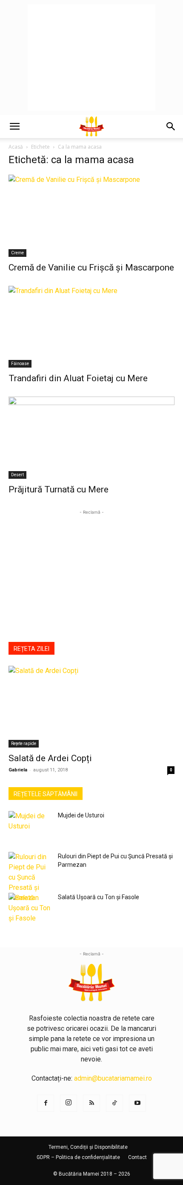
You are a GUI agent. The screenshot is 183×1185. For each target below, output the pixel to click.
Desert (17, 474)
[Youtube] (137, 1103)
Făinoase (20, 363)
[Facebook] (45, 1103)
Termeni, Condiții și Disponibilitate (88, 1147)
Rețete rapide (23, 743)
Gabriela (18, 770)
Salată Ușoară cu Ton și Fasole (98, 897)
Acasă (16, 146)
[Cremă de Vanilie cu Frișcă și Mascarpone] (91, 216)
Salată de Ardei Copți (50, 758)
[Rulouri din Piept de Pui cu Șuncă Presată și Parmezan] (30, 877)
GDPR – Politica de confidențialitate (78, 1157)
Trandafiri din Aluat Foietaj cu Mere (78, 378)
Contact (137, 1157)
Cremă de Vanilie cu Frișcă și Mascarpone (91, 267)
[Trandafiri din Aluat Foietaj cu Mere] (91, 327)
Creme (17, 252)
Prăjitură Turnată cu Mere (59, 489)
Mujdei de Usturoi (81, 815)
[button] (14, 126)
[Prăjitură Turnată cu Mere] (91, 438)
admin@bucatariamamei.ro (113, 1078)
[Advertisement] (91, 57)
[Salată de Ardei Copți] (91, 707)
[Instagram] (68, 1103)
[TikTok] (114, 1103)
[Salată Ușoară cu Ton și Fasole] (30, 908)
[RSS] (91, 1103)
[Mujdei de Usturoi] (30, 826)
